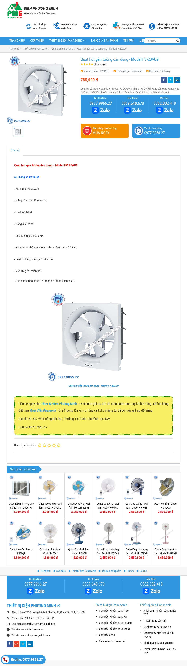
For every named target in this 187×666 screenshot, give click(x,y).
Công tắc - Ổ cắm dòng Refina (114, 629)
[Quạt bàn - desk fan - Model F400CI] (50, 533)
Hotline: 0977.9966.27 (26, 660)
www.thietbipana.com (32, 629)
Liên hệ (143, 571)
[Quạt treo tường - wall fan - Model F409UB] (78, 487)
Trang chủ (17, 40)
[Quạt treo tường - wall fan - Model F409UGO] (50, 487)
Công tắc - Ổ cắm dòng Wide (114, 610)
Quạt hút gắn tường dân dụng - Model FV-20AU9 (93, 385)
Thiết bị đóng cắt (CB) (154, 620)
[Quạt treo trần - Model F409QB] (21, 533)
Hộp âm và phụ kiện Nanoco (158, 642)
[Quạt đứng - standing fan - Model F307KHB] (136, 533)
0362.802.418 (165, 103)
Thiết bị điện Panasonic (66, 40)
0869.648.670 (133, 103)
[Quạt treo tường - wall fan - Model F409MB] (136, 487)
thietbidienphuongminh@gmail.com (36, 623)
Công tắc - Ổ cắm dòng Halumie (115, 623)
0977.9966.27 (101, 103)
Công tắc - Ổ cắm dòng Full (113, 616)
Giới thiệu (37, 40)
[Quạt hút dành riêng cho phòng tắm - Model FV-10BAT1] (21, 487)
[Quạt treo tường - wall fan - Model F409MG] (107, 487)
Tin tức (128, 40)
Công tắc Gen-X (107, 635)
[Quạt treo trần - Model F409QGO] (165, 487)
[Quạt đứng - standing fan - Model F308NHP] (165, 533)
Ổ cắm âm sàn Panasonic (112, 641)
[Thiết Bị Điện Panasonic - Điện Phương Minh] (32, 10)
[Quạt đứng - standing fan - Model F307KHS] (107, 533)
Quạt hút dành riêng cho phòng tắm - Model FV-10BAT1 (21, 507)
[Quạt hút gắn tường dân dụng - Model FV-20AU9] (42, 89)
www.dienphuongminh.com (35, 635)
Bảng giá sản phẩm (104, 40)
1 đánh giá (100, 64)
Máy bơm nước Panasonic (157, 626)
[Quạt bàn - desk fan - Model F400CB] (78, 533)
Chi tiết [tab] (15, 150)
